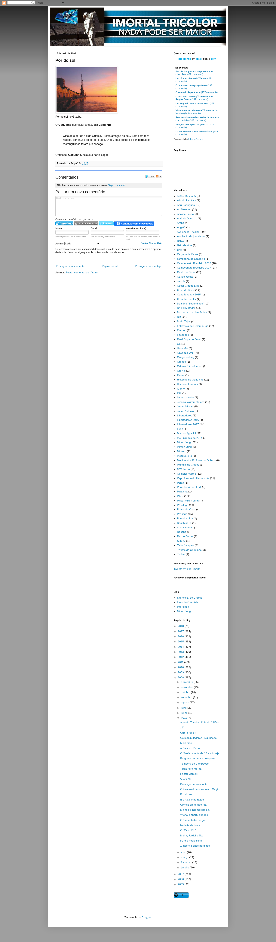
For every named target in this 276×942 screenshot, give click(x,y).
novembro (187, 687)
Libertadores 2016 (188, 419)
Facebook (183, 334)
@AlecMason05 (186, 196)
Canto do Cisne (186, 272)
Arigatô (181, 227)
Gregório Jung (185, 357)
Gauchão (182, 348)
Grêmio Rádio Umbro (189, 366)
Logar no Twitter (106, 223)
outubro (186, 692)
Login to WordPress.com (86, 223)
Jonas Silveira (185, 406)
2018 (181, 626)
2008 (181, 677)
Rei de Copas (185, 536)
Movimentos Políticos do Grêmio (196, 460)
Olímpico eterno (186, 473)
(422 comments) (194, 73)
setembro (187, 697)
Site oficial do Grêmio (189, 597)
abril (184, 852)
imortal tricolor (185, 397)
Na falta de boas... (191, 825)
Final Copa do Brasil (189, 339)
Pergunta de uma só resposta (198, 758)
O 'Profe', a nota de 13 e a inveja (199, 753)
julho (184, 707)
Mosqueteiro (184, 455)
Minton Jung (184, 446)
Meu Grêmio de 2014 (189, 437)
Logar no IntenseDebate (64, 223)
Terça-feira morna (190, 768)
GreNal (181, 370)
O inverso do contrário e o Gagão (200, 789)
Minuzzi (181, 451)
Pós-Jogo (182, 505)
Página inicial (110, 266)
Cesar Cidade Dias (188, 285)
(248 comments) (195, 105)
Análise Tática (185, 213)
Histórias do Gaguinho (190, 379)
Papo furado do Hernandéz (193, 478)
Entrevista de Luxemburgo (192, 325)
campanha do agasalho (191, 258)
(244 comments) (196, 112)
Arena (180, 222)
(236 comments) (195, 126)
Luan (180, 428)
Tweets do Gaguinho (189, 549)
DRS (179, 316)
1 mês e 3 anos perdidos (195, 845)
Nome (58, 228)
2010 (181, 667)
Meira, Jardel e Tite (191, 835)
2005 (181, 884)
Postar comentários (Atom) (82, 272)
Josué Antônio (185, 410)
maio (184, 717)
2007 (181, 874)
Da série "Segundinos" (190, 303)
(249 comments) (194, 98)
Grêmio (181, 361)
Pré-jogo (182, 513)
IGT (179, 393)
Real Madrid (184, 522)
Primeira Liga (185, 518)
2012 (181, 656)
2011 (181, 662)
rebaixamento (185, 527)
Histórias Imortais (187, 384)
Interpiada (183, 606)
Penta (180, 482)
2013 (181, 651)
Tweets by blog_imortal (187, 568)
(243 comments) (197, 119)
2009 (181, 672)
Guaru (181, 375)
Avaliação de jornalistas (191, 236)
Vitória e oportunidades (194, 814)
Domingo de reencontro (194, 784)
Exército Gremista (187, 602)
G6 (179, 343)
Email (94, 228)
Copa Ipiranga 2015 (189, 294)
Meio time (186, 742)
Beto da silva (184, 245)
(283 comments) (194, 87)
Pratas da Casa (186, 509)
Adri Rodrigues (186, 204)
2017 (181, 631)
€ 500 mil (185, 778)
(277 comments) (197, 92)
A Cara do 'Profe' (190, 748)
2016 (181, 636)
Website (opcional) (136, 228)
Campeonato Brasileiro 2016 (194, 263)
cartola (181, 281)
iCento (181, 388)
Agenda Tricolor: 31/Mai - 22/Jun (199, 722)
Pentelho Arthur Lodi (189, 487)
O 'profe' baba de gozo (193, 820)
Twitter (181, 554)
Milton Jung (184, 442)
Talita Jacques (185, 545)
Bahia (180, 240)
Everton (181, 330)
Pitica (180, 496)
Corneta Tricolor (186, 299)
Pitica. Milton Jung (188, 500)
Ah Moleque (184, 209)
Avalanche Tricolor (188, 231)
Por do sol (186, 794)
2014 (181, 646)
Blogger (146, 917)
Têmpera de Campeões (194, 763)
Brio (179, 249)
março (185, 857)
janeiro (185, 867)
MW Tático (183, 469)
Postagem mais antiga (148, 266)
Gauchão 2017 (186, 352)
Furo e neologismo (191, 840)
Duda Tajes (183, 321)
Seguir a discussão (159, 176)
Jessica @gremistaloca (190, 401)
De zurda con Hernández (192, 312)
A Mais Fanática (186, 200)
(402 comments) (193, 80)
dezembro (187, 681)
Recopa (181, 531)
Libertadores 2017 (188, 424)
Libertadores (184, 415)
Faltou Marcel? (189, 773)
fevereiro (186, 862)
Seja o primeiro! (116, 185)
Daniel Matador (186, 307)
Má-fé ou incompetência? (195, 809)
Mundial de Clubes (188, 464)
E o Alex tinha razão (192, 799)
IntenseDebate (195, 139)
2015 (181, 641)
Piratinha (182, 491)
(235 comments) (197, 133)
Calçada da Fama (187, 254)
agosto (185, 702)
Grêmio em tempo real (193, 804)
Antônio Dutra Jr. (187, 218)
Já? (182, 727)
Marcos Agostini (186, 433)
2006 (181, 879)
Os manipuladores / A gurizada (198, 737)
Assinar (59, 243)
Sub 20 (181, 540)
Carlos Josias (185, 276)
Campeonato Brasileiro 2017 (194, 267)
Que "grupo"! (188, 732)
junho (184, 712)
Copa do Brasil (186, 289)
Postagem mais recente (70, 266)
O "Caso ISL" (188, 830)
